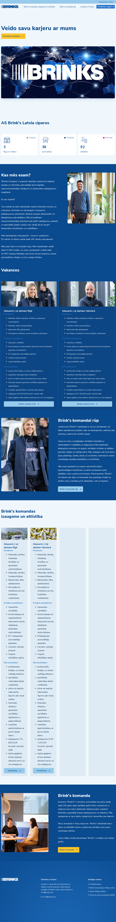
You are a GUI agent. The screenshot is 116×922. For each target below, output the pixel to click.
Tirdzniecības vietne (105, 2)
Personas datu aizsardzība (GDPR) (102, 895)
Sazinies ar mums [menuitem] (87, 7)
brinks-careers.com (27, 404)
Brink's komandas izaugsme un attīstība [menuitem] (39, 7)
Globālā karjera (95, 884)
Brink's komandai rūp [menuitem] (68, 7)
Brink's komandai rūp (69, 489)
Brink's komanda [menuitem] (12, 7)
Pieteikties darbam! (11, 36)
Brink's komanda (67, 850)
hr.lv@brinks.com (49, 897)
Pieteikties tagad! (104, 6)
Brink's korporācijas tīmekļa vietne (102, 888)
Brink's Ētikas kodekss (98, 891)
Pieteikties (13, 770)
